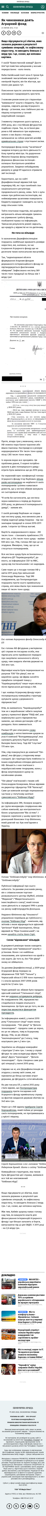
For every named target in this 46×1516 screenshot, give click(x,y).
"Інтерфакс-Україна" (32, 1440)
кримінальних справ (12, 141)
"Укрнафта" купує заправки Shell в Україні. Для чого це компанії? (30, 1367)
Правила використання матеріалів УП (23, 1422)
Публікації (14, 13)
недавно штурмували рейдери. (25, 996)
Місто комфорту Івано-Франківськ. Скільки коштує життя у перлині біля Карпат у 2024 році (30, 1317)
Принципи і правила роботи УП (23, 1425)
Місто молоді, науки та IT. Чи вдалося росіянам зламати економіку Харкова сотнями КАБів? (31, 1353)
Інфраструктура (37, 13)
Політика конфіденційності (23, 1419)
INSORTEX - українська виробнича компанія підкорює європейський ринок (29, 1283)
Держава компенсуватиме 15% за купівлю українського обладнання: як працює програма (31, 1299)
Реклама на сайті (17, 1416)
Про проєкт (31, 1416)
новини (5, 13)
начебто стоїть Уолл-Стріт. (21, 934)
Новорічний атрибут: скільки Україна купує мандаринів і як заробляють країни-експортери (29, 1335)
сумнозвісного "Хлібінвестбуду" (17, 797)
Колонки (25, 13)
